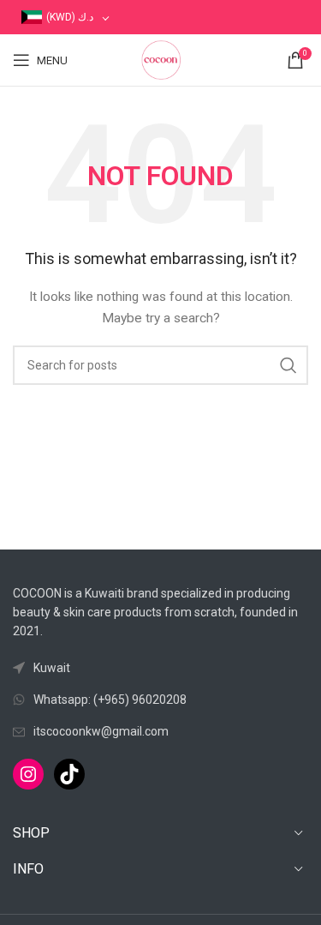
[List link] (160, 699)
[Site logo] (161, 59)
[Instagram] (28, 774)
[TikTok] (69, 774)
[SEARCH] (288, 365)
